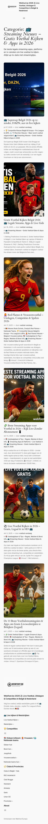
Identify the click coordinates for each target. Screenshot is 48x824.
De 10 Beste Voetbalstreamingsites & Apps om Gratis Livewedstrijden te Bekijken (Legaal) (23, 624)
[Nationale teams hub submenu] (19, 761)
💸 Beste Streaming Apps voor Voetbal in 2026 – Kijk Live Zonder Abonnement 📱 (23, 428)
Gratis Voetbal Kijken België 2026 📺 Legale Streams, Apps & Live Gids (24, 221)
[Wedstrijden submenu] (13, 724)
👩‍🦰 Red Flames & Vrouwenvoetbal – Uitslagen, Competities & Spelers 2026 (23, 318)
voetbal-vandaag (25, 127)
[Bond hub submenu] (11, 749)
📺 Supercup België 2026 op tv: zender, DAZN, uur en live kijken (22, 121)
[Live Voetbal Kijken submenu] (18, 719)
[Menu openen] (24, 18)
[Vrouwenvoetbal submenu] (16, 757)
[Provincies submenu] (12, 801)
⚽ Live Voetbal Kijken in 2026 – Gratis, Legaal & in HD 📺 (22, 528)
